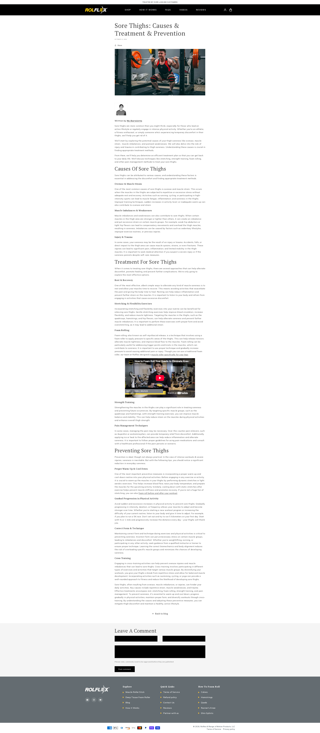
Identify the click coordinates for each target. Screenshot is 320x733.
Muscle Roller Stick (135, 692)
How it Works (132, 708)
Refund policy (170, 697)
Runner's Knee (208, 708)
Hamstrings (207, 697)
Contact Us (168, 702)
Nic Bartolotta (134, 120)
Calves (204, 692)
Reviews (167, 708)
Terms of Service (171, 692)
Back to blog (161, 613)
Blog (128, 702)
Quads (204, 702)
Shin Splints (207, 713)
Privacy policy (229, 729)
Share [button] (120, 45)
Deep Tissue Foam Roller (138, 697)
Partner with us (171, 713)
